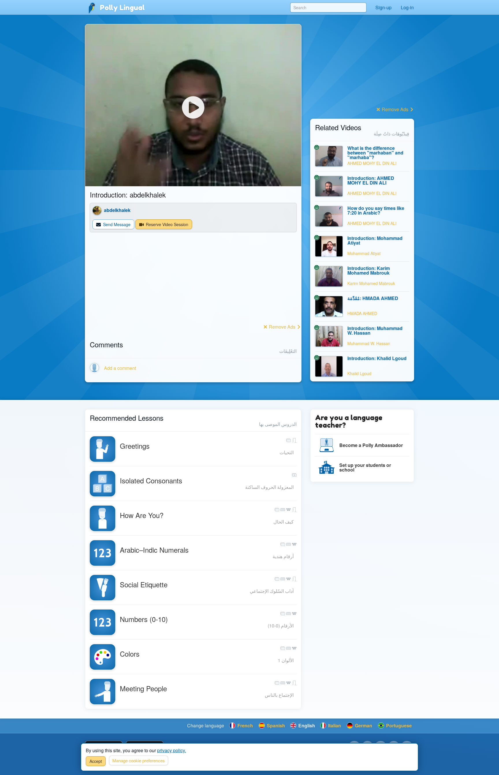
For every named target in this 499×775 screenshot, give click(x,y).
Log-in (407, 7)
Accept (96, 761)
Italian (334, 725)
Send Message (116, 224)
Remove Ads (282, 326)
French (244, 725)
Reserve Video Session (166, 224)
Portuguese (398, 725)
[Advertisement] (193, 281)
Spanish (275, 725)
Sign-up (383, 7)
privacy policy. (171, 750)
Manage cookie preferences (138, 760)
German (363, 725)
